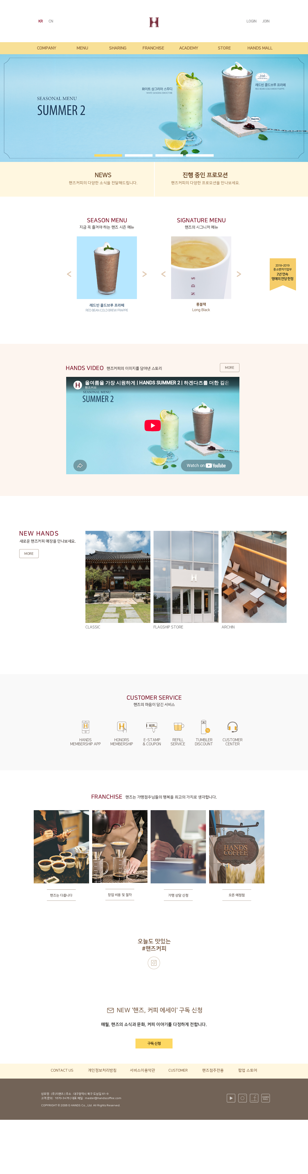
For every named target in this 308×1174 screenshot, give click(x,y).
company (46, 48)
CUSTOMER (178, 1070)
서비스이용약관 (142, 1070)
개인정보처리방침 (102, 1070)
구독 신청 (154, 1043)
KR (41, 21)
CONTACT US (62, 1070)
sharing (117, 48)
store (224, 48)
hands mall (259, 48)
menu (82, 48)
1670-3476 (62, 1098)
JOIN (266, 21)
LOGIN (252, 21)
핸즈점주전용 (213, 1070)
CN (51, 21)
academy (188, 48)
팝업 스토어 (247, 1070)
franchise (153, 48)
